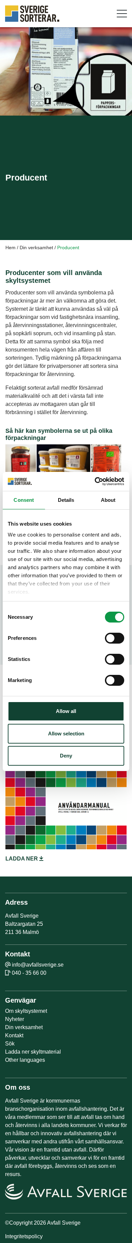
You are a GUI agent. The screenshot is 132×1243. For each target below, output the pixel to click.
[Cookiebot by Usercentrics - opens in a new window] (95, 481)
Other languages (25, 1060)
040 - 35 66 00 (29, 973)
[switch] (114, 638)
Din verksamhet (36, 247)
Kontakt (14, 1035)
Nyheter (14, 1019)
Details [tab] (66, 500)
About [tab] (108, 500)
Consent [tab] (24, 500)
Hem (10, 247)
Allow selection (66, 733)
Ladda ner (22, 859)
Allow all (66, 711)
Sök (10, 1043)
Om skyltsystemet (26, 1011)
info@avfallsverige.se (38, 965)
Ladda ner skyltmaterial (33, 1052)
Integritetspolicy (24, 1236)
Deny (66, 756)
